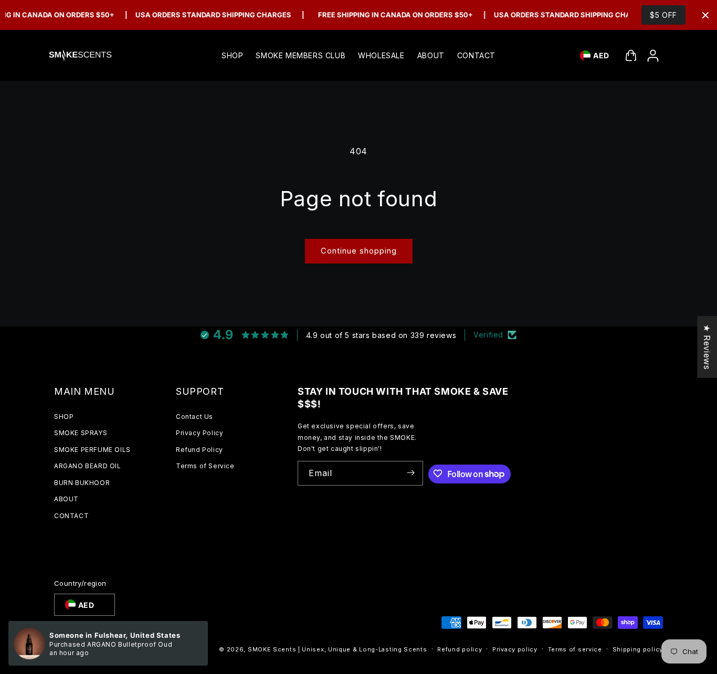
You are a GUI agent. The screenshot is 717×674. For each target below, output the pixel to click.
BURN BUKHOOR (82, 482)
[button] (631, 55)
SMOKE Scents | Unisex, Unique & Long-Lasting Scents (337, 650)
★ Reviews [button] (707, 347)
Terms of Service (205, 466)
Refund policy (459, 649)
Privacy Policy (199, 433)
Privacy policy (514, 649)
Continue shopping (359, 251)
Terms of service (575, 649)
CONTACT (71, 516)
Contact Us (194, 416)
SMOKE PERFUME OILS (92, 449)
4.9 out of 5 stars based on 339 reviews (381, 334)
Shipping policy (638, 649)
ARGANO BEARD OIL (87, 466)
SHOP (63, 416)
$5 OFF (663, 14)
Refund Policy (199, 449)
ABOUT (66, 499)
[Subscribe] (411, 472)
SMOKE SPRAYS (80, 433)
